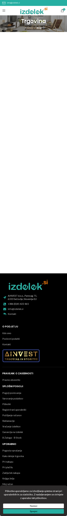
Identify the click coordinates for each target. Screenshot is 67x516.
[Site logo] (34, 10)
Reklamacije (8, 420)
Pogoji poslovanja (11, 393)
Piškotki (6, 404)
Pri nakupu (7, 461)
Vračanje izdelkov (11, 426)
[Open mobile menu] (4, 10)
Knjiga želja (8, 478)
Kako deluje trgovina (13, 456)
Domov (29, 27)
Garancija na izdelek (12, 432)
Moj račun (7, 484)
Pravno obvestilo (11, 379)
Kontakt (12, 313)
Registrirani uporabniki (14, 409)
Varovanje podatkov (12, 398)
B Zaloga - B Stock (12, 437)
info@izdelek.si (13, 3)
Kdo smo (6, 333)
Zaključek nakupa (11, 472)
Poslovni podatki (11, 338)
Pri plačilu (7, 467)
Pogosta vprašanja (12, 450)
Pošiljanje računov (12, 415)
